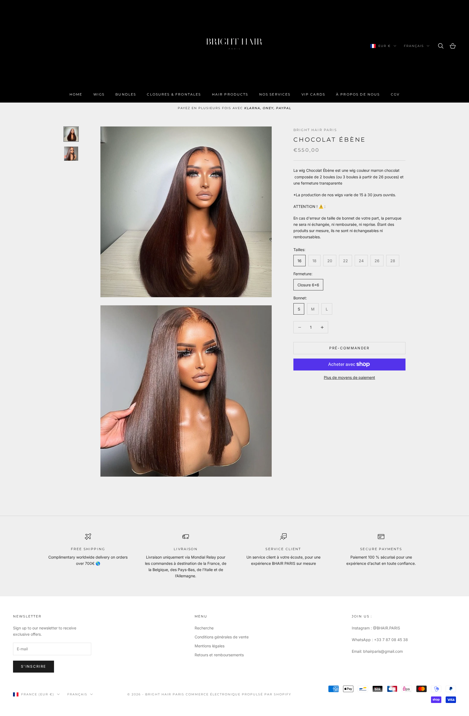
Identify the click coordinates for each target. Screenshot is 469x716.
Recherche (204, 628)
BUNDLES (125, 94)
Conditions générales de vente (222, 637)
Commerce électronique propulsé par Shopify (238, 694)
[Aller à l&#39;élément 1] (71, 134)
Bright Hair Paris (315, 130)
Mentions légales (209, 646)
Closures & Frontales (174, 94)
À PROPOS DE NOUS (358, 94)
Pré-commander (349, 348)
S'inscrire (33, 666)
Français (414, 46)
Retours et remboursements (219, 654)
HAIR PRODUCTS (230, 94)
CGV (395, 94)
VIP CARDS (313, 94)
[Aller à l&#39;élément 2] (71, 153)
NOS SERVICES (275, 94)
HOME (76, 94)
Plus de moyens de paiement (349, 377)
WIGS (99, 94)
